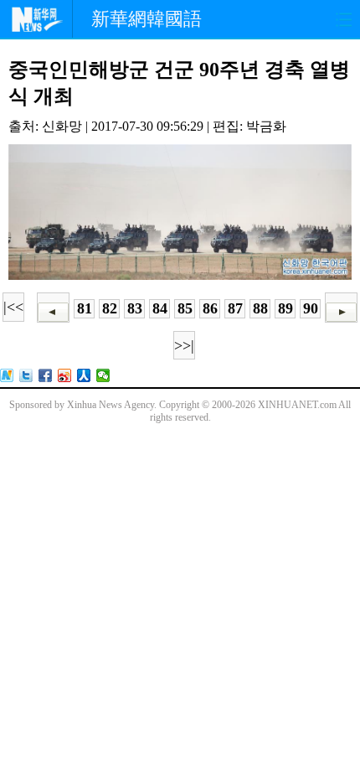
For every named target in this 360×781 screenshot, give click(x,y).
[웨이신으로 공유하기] (103, 375)
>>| (184, 345)
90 (310, 308)
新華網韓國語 (146, 18)
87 (235, 308)
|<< (13, 306)
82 (109, 308)
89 (285, 308)
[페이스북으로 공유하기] (46, 375)
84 (159, 308)
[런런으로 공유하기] (84, 375)
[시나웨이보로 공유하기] (65, 375)
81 (84, 308)
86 (210, 308)
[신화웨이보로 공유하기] (7, 375)
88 (260, 308)
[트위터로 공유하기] (26, 375)
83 (134, 308)
